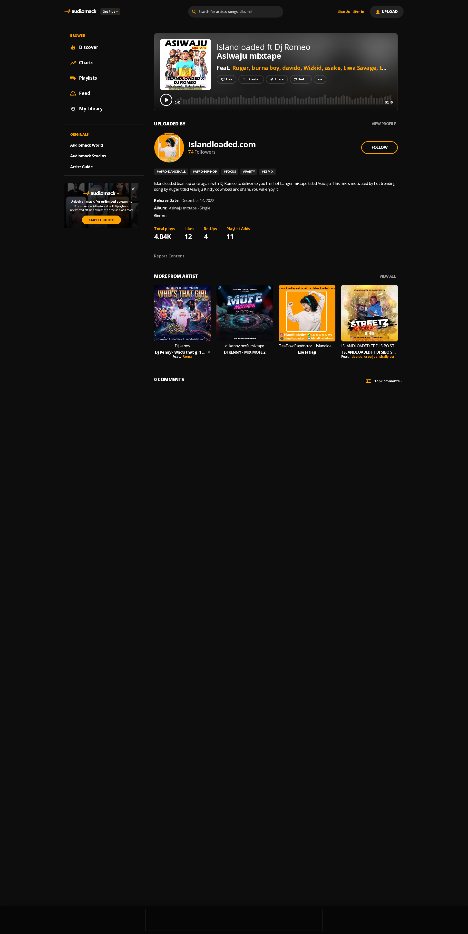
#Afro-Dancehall (171, 171)
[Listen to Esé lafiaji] (307, 313)
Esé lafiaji (307, 352)
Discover (88, 47)
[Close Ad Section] (133, 188)
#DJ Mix (267, 171)
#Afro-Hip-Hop (205, 171)
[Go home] (80, 11)
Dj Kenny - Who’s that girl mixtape (181, 352)
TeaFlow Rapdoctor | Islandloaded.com (307, 346)
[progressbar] (282, 99)
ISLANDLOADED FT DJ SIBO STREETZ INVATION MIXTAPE (369, 346)
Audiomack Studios (88, 156)
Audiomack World (86, 145)
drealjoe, (371, 356)
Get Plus (110, 11)
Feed (84, 93)
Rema (187, 356)
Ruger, (242, 68)
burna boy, (267, 68)
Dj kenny (182, 346)
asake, (334, 68)
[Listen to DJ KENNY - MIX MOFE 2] (244, 313)
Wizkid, (314, 68)
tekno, (389, 68)
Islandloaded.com (222, 144)
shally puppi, (389, 356)
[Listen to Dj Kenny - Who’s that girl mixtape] (182, 313)
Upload (390, 11)
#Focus (230, 171)
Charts (86, 62)
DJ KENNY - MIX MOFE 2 (244, 352)
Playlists (88, 78)
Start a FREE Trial (101, 219)
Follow (379, 147)
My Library (90, 108)
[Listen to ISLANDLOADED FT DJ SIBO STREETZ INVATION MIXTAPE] (369, 313)
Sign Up (344, 12)
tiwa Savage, (361, 68)
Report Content (169, 256)
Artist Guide (81, 167)
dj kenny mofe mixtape (244, 346)
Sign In (358, 12)
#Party (249, 171)
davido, (292, 68)
